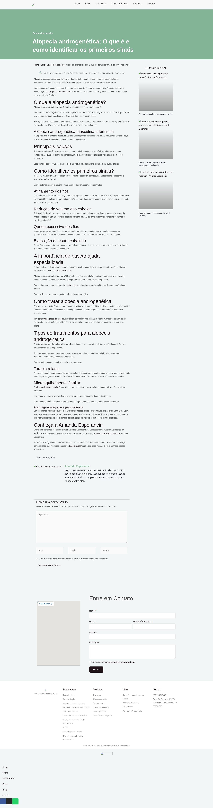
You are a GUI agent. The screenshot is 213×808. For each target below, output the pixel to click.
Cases (5, 784)
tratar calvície (73, 285)
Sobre (87, 3)
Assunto (93, 632)
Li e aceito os (113, 662)
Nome (92, 611)
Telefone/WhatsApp (142, 621)
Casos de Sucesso (120, 3)
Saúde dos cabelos (43, 33)
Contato (151, 3)
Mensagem (94, 642)
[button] (114, 457)
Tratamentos (101, 3)
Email (92, 621)
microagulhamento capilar (47, 387)
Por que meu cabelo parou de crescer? (155, 114)
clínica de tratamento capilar (59, 270)
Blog (43, 65)
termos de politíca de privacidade (119, 662)
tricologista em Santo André (59, 92)
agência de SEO (125, 746)
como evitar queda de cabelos (51, 319)
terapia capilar (75, 446)
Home (77, 3)
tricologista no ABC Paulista (108, 433)
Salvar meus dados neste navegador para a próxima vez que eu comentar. (74, 558)
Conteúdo (137, 3)
